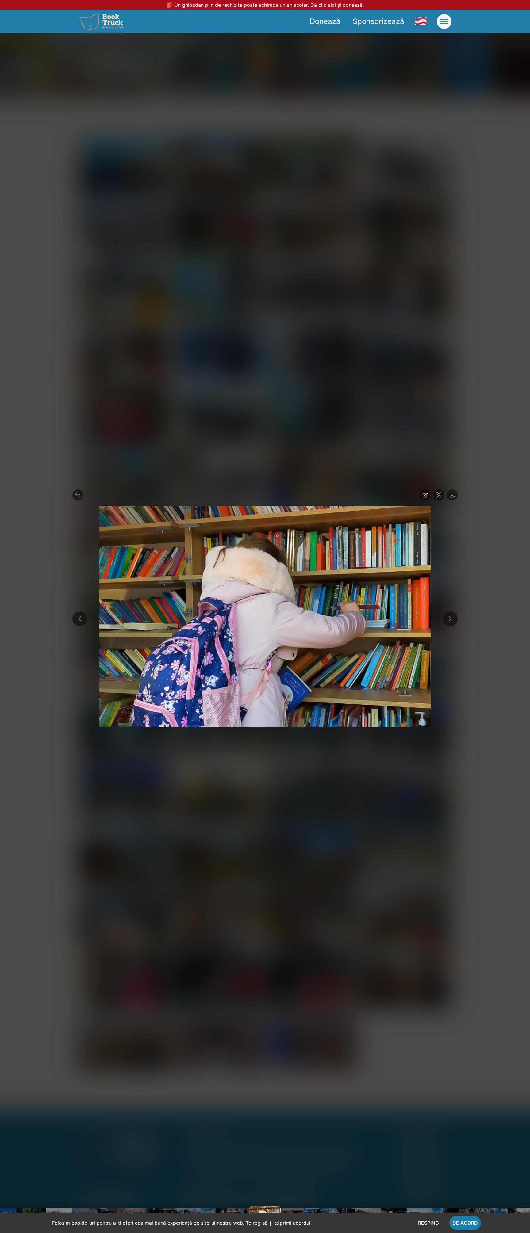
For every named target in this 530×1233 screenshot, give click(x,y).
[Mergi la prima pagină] (101, 21)
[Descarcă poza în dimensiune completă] (452, 494)
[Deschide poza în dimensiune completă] (425, 494)
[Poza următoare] (450, 618)
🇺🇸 (420, 20)
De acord (465, 1223)
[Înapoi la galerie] (77, 494)
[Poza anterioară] (79, 618)
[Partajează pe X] (438, 494)
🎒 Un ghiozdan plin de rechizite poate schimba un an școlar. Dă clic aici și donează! (265, 5)
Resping (428, 1223)
